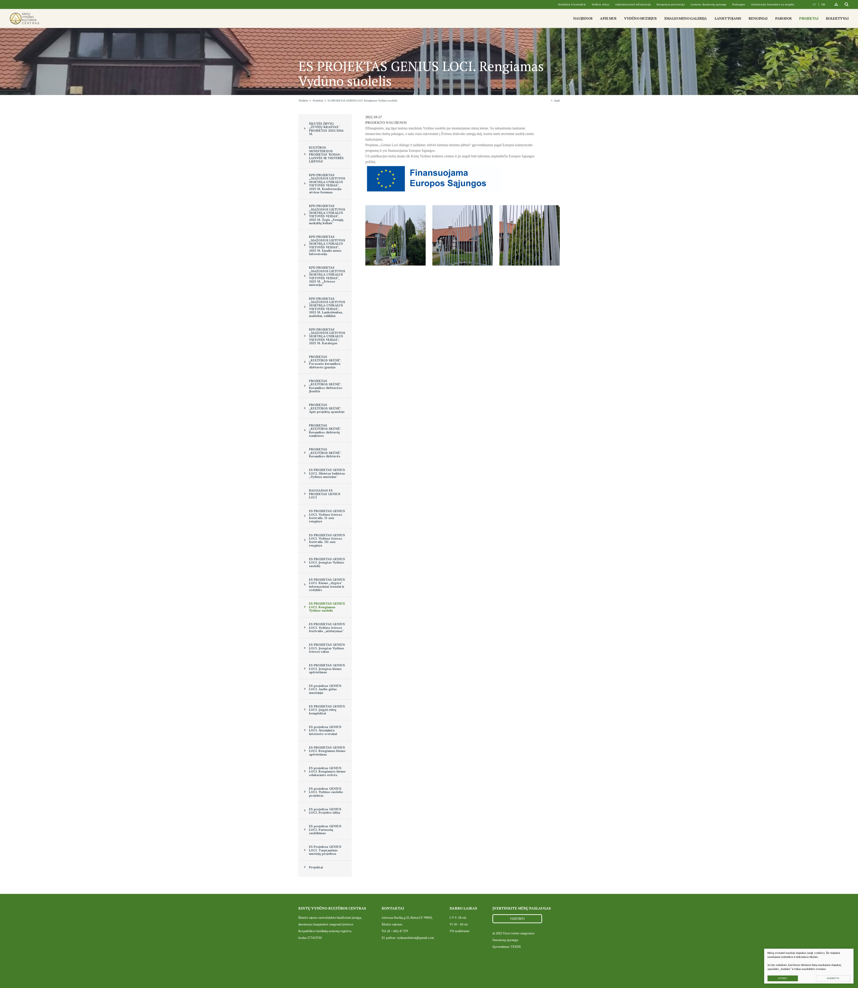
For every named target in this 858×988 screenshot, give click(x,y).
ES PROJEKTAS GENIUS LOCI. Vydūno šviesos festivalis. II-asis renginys (327, 516)
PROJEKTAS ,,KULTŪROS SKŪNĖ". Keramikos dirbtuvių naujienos (325, 430)
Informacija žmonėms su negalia (772, 4)
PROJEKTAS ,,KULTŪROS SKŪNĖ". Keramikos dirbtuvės (325, 452)
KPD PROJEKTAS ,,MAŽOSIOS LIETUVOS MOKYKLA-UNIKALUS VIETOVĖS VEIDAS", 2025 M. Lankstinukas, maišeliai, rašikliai (327, 307)
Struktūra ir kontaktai (572, 4)
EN (823, 4)
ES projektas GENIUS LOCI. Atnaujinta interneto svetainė (325, 730)
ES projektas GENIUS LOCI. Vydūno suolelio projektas (326, 792)
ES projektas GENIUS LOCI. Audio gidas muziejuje (325, 689)
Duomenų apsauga (505, 940)
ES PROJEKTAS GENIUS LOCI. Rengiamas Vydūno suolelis (327, 606)
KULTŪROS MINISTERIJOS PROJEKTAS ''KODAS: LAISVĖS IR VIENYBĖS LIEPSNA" (326, 154)
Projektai (318, 100)
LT (814, 4)
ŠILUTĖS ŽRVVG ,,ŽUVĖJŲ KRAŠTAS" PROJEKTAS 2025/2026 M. (326, 128)
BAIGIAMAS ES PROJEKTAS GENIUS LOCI (324, 493)
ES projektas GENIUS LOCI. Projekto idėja (325, 811)
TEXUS (516, 946)
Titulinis (303, 100)
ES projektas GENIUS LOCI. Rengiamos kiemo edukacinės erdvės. (327, 771)
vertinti (517, 918)
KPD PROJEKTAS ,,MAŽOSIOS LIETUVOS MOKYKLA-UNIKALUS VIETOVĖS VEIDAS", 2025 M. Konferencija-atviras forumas (327, 183)
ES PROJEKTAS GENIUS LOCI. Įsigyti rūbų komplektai (327, 709)
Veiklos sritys (600, 4)
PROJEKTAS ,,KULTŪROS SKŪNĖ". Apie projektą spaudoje (327, 408)
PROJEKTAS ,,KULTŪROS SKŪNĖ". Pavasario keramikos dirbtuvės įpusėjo (325, 362)
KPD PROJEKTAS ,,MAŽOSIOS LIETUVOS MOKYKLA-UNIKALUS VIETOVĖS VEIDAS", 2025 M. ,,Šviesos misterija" (327, 276)
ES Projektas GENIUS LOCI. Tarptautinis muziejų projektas (325, 850)
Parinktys (833, 978)
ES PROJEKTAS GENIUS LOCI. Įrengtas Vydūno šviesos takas (327, 648)
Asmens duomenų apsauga (708, 4)
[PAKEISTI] (24, 18)
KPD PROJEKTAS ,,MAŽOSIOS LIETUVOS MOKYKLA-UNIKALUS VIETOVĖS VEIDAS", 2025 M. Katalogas (327, 336)
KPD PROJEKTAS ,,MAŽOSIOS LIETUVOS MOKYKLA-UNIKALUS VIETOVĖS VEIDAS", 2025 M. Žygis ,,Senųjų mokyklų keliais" (327, 214)
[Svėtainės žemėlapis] (836, 4)
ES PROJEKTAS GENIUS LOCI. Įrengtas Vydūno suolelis (327, 562)
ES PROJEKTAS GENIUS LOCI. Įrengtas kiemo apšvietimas (327, 668)
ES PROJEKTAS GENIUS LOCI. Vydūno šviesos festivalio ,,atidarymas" (327, 627)
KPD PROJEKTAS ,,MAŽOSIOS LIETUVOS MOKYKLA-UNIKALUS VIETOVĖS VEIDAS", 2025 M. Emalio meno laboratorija (327, 245)
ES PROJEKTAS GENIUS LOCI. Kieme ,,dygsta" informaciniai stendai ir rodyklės (327, 584)
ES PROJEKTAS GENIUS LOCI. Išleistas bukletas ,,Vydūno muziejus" (327, 473)
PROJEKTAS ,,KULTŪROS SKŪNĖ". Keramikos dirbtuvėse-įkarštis (326, 386)
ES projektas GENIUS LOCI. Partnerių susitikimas (325, 829)
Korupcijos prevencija (671, 4)
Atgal (557, 100)
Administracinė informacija (633, 4)
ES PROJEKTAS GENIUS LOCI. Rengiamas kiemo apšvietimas (327, 750)
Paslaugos (738, 4)
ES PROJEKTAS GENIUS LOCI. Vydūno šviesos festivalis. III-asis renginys (327, 540)
